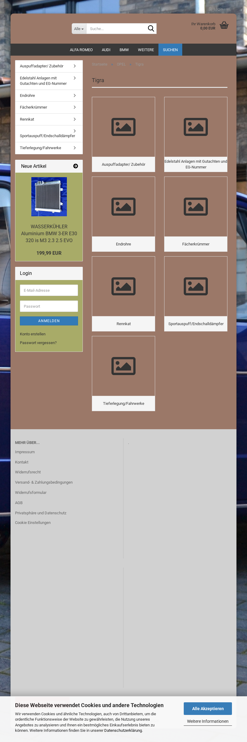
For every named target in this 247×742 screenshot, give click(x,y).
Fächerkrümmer (33, 107)
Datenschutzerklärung (123, 730)
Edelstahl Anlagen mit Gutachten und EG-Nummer (43, 81)
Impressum (25, 452)
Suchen (170, 50)
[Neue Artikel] (75, 166)
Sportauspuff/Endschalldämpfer (47, 136)
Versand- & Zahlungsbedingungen (44, 482)
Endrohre (27, 95)
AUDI (106, 50)
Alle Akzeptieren (208, 708)
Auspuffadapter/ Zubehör (41, 66)
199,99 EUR (48, 253)
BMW (124, 50)
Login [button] (217, 9)
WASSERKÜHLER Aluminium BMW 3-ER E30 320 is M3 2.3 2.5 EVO (49, 233)
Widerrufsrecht (28, 472)
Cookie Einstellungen (33, 522)
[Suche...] (151, 28)
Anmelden (49, 321)
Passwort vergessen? (38, 342)
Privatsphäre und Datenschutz (40, 513)
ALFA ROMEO (81, 50)
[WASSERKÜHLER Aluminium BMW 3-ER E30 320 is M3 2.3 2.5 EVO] (49, 196)
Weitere (146, 50)
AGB (19, 502)
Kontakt (21, 462)
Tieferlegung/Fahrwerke (40, 148)
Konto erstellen (32, 334)
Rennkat (27, 119)
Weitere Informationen (208, 721)
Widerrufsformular (30, 492)
